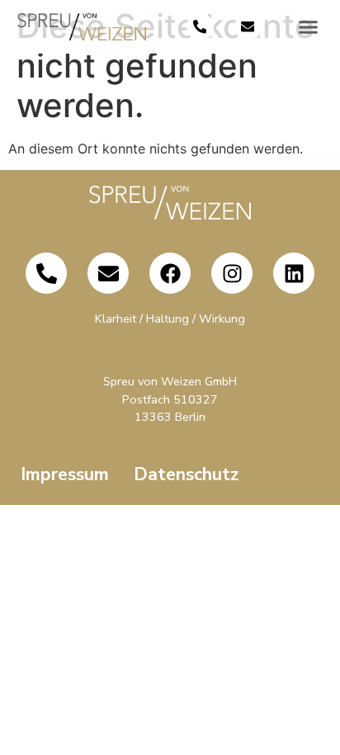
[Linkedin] (293, 273)
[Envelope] (248, 26)
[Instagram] (232, 273)
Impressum (65, 474)
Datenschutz (186, 474)
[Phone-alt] (200, 26)
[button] (308, 27)
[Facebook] (170, 273)
